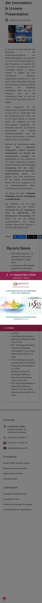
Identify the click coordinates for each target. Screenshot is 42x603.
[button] (8, 328)
